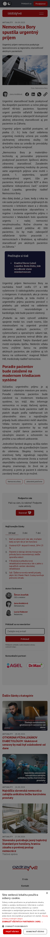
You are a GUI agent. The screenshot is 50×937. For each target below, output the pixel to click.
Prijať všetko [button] (12, 931)
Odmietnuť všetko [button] (35, 931)
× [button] (47, 893)
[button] (25, 921)
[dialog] (25, 913)
